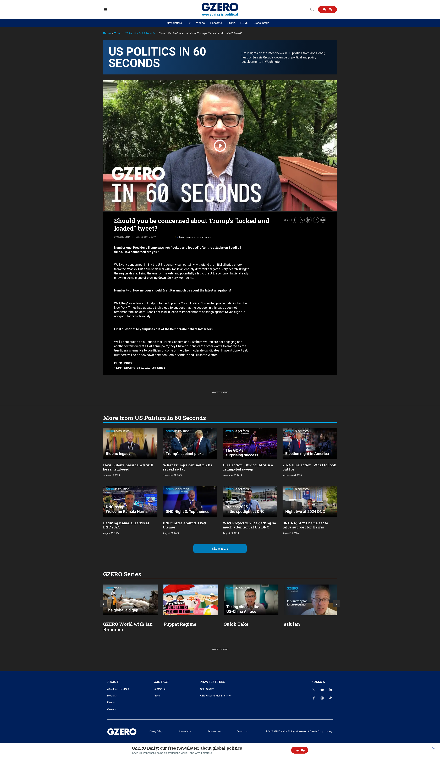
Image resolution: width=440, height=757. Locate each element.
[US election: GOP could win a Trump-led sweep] (250, 443)
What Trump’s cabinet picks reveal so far (187, 467)
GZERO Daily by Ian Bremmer (216, 695)
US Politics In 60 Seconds (140, 33)
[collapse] (433, 748)
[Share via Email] (323, 220)
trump (118, 368)
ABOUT (113, 682)
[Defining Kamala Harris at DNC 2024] (130, 501)
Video (117, 33)
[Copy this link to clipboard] (316, 220)
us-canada (143, 368)
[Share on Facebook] (294, 220)
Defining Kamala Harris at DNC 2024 (126, 525)
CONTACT (161, 682)
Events (111, 702)
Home (107, 33)
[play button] (220, 146)
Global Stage (261, 23)
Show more (220, 548)
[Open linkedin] (330, 689)
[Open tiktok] (330, 698)
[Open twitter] (313, 689)
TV (189, 23)
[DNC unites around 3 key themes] (190, 501)
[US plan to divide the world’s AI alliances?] (251, 600)
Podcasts (216, 23)
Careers (111, 709)
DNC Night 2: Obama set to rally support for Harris (305, 525)
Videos (200, 23)
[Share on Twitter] (302, 220)
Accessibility (185, 731)
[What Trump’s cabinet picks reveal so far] (190, 443)
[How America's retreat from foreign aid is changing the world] (130, 600)
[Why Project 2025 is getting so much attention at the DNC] (250, 501)
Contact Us (160, 689)
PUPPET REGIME (237, 23)
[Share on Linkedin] (309, 220)
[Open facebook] (313, 698)
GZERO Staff (123, 237)
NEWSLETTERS (212, 682)
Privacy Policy (156, 731)
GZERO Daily (207, 689)
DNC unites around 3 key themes (184, 525)
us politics (158, 368)
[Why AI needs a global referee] (311, 600)
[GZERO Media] (220, 9)
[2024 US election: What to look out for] (310, 443)
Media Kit (112, 695)
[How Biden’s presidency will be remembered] (130, 443)
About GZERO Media (118, 689)
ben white (129, 368)
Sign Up (300, 750)
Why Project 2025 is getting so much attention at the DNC (249, 525)
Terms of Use (214, 731)
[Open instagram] (322, 698)
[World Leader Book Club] (190, 600)
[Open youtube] (322, 689)
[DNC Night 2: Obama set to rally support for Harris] (310, 501)
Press (157, 695)
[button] (327, 9)
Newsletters (174, 23)
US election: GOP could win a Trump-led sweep (248, 467)
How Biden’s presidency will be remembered (128, 467)
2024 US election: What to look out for (309, 467)
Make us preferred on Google (195, 237)
